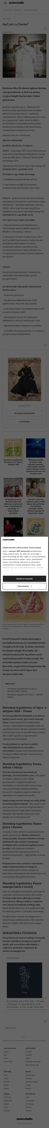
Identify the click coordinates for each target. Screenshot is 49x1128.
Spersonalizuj (23, 586)
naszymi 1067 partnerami (19, 551)
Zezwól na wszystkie (24, 579)
